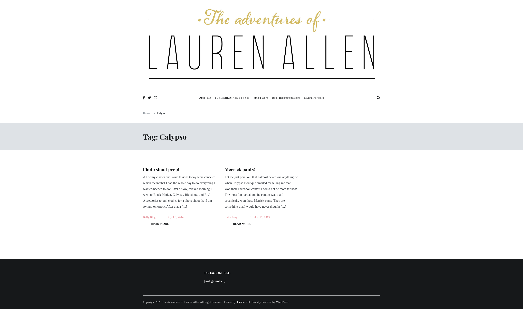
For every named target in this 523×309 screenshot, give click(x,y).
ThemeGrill (243, 302)
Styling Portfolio (314, 97)
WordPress (282, 302)
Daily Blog (149, 217)
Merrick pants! (240, 169)
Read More (160, 223)
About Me (205, 97)
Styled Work (261, 97)
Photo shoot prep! (161, 169)
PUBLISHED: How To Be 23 (232, 97)
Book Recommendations (286, 97)
